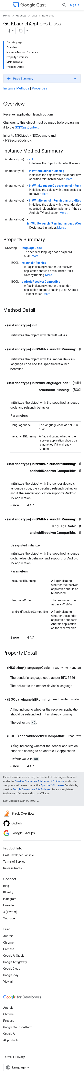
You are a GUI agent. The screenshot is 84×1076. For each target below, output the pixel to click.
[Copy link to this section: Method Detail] (39, 310)
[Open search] (64, 4)
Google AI (9, 1033)
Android (8, 936)
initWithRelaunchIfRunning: (47, 170)
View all (8, 981)
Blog (6, 885)
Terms (7, 1057)
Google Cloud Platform (17, 1027)
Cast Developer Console (18, 855)
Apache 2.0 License (52, 785)
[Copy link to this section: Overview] (29, 104)
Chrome (8, 942)
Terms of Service (14, 861)
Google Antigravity (15, 962)
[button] (42, 78)
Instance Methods (16, 88)
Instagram (10, 898)
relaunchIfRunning (34, 262)
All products (11, 1040)
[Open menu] (6, 5)
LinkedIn (8, 905)
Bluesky (8, 892)
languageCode (32, 248)
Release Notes (12, 868)
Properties (39, 88)
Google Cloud (11, 968)
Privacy (20, 1057)
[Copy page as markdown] (21, 30)
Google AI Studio (13, 955)
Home (6, 15)
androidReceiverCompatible (41, 281)
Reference (48, 15)
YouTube (9, 918)
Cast (41, 5)
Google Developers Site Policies (31, 789)
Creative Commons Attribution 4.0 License (39, 781)
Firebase (8, 949)
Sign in (74, 5)
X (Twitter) (10, 912)
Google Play (10, 975)
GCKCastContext (27, 127)
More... (70, 179)
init (31, 159)
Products (21, 15)
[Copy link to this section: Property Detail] (41, 653)
